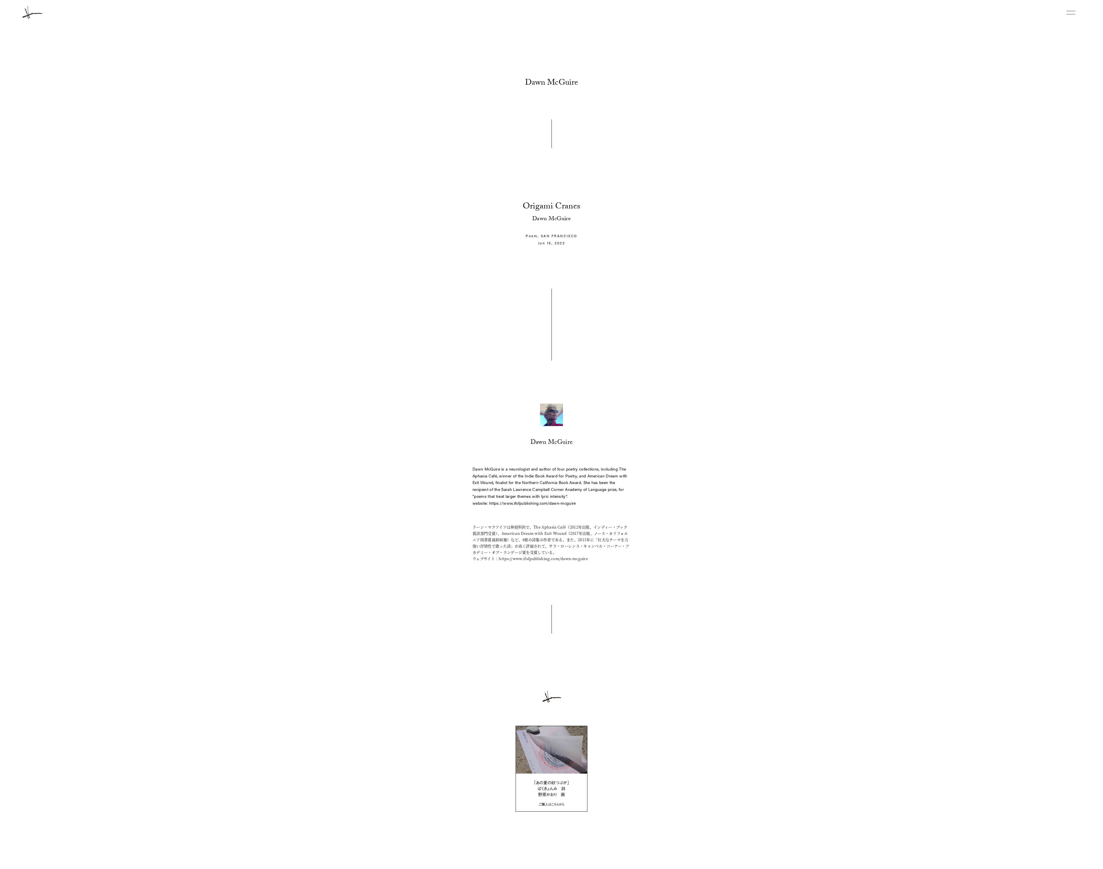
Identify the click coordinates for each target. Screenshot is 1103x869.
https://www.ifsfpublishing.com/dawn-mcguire (532, 503)
